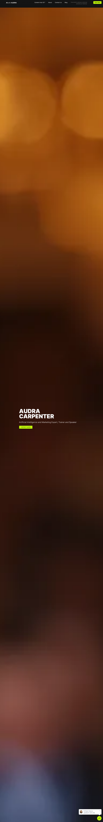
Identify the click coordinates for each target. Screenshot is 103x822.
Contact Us (58, 2)
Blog (66, 2)
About (50, 2)
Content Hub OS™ (39, 2)
